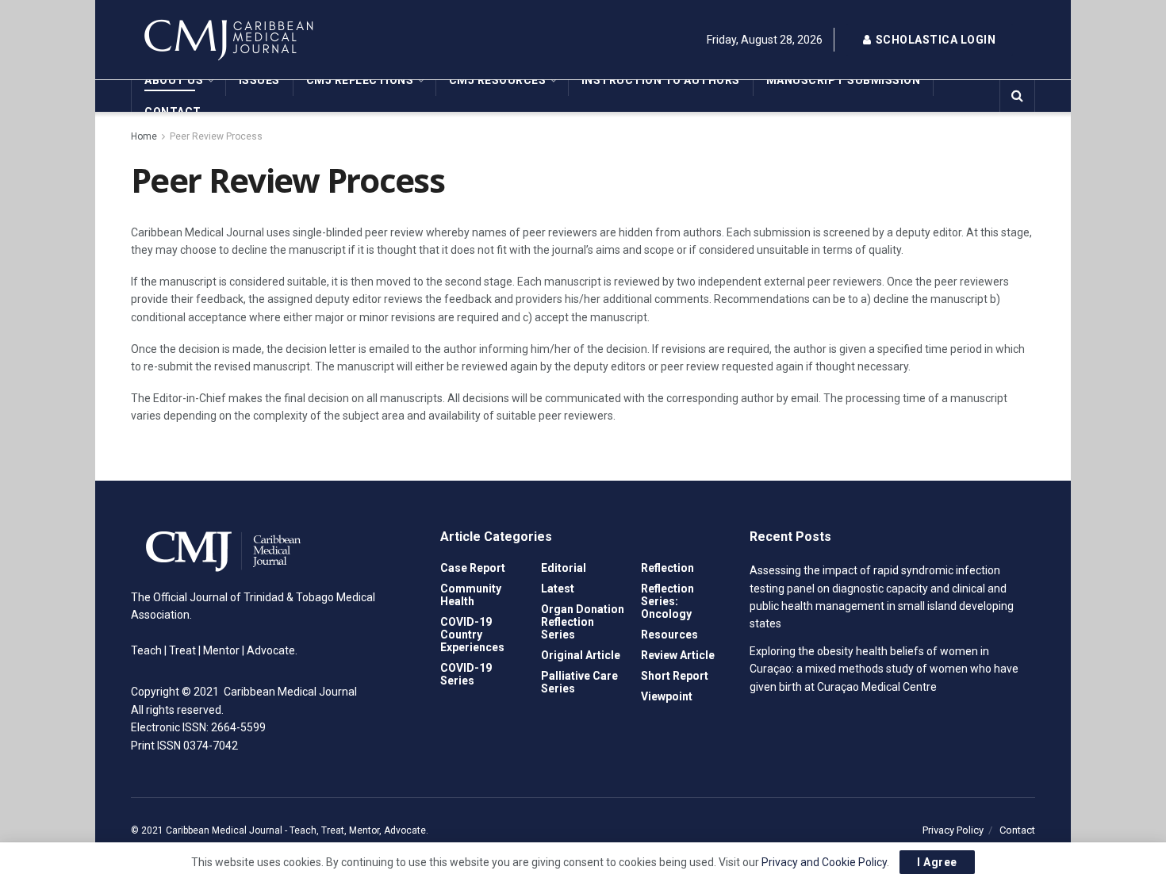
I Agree (937, 862)
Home (144, 136)
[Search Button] (1017, 96)
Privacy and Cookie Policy (824, 862)
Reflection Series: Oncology (667, 601)
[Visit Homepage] (273, 39)
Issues (259, 80)
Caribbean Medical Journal (224, 830)
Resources (669, 634)
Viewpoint (666, 696)
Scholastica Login (934, 39)
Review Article (678, 655)
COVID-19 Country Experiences (472, 634)
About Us (173, 80)
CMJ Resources (498, 80)
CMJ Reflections (360, 80)
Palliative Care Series (579, 682)
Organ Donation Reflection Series (582, 622)
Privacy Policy (953, 830)
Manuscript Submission (843, 80)
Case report (472, 568)
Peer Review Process (216, 136)
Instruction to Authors (660, 80)
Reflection (667, 568)
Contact (172, 111)
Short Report (674, 675)
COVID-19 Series (466, 674)
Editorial (563, 568)
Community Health (470, 595)
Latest (557, 588)
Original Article (580, 655)
